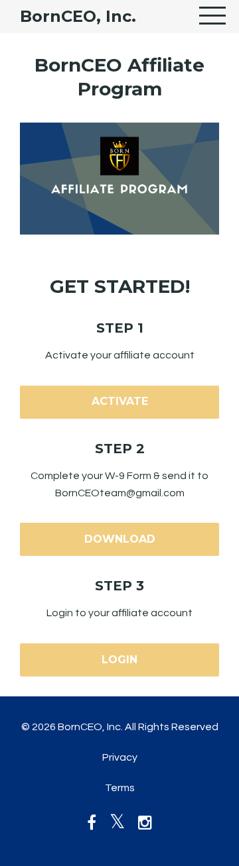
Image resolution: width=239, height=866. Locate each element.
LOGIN (119, 659)
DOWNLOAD (119, 539)
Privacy (119, 757)
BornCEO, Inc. (78, 16)
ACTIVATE (120, 401)
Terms (120, 788)
